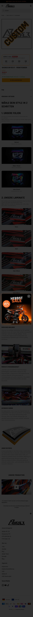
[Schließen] (28, 296)
